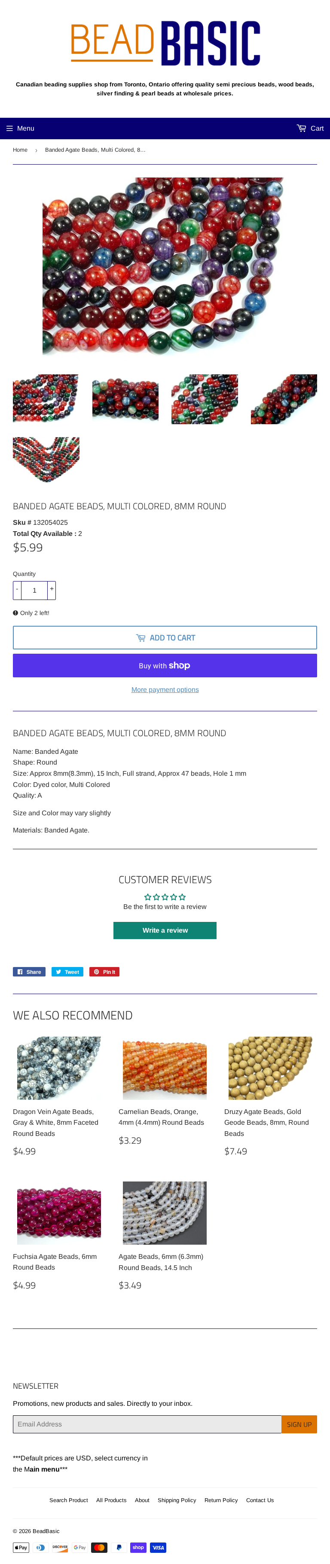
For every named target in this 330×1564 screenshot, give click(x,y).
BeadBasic (46, 1531)
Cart (316, 128)
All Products (111, 1500)
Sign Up (299, 1424)
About (142, 1500)
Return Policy (221, 1500)
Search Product (68, 1500)
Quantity (24, 573)
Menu (25, 128)
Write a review (165, 930)
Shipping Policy (177, 1500)
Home (20, 150)
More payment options (165, 689)
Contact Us (260, 1500)
